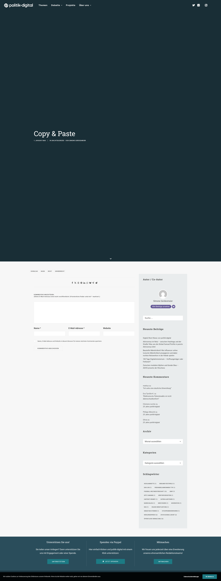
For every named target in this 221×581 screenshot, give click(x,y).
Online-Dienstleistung (160, 507)
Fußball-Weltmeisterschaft (155, 491)
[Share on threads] (78, 282)
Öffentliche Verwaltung (153, 519)
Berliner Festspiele (166, 483)
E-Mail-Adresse (76, 328)
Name (37, 328)
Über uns (84, 5)
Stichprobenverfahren (171, 511)
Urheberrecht (60, 271)
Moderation (176, 503)
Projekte (70, 5)
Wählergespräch (150, 515)
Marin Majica (149, 503)
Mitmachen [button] (163, 561)
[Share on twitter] (75, 282)
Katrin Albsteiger (167, 499)
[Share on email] (96, 282)
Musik (43, 271)
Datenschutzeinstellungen (191, 576)
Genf (172, 491)
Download (34, 271)
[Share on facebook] (72, 282)
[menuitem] (43, 5)
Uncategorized (58, 140)
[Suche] (163, 318)
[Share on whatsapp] (87, 282)
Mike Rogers (163, 503)
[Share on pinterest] (81, 282)
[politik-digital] (18, 5)
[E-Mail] (173, 306)
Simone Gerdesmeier (77, 140)
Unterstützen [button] (58, 561)
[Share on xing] (93, 282)
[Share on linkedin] (84, 282)
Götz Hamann (149, 495)
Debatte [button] (55, 5)
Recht (50, 271)
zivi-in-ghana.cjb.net (169, 515)
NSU (146, 507)
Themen (43, 5)
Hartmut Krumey (150, 499)
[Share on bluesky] (90, 282)
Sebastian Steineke (151, 511)
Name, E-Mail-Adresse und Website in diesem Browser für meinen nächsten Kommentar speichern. (70, 341)
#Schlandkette (150, 483)
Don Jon (147, 487)
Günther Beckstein (165, 495)
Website (107, 328)
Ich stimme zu (210, 576)
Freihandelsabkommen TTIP (165, 487)
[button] (216, 5)
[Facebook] (199, 5)
